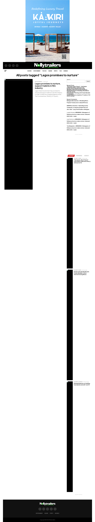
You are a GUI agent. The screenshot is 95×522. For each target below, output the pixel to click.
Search (68, 79)
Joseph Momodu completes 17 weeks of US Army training (78, 95)
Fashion (50, 71)
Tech (60, 71)
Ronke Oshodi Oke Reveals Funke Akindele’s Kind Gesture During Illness (77, 89)
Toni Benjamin (70, 126)
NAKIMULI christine (72, 105)
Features (29, 71)
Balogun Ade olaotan (72, 100)
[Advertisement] (79, 144)
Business (66, 71)
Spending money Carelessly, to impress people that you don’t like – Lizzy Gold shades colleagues (78, 107)
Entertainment (36, 71)
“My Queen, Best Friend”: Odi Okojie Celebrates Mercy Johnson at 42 (77, 87)
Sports (55, 71)
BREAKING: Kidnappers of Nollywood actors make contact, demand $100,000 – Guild (78, 114)
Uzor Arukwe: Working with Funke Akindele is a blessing (78, 93)
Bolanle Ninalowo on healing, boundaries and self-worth (78, 91)
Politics (44, 71)
